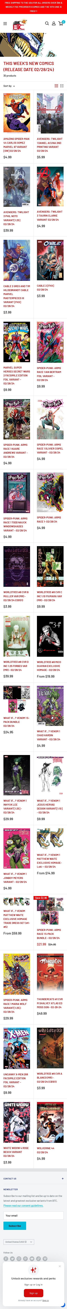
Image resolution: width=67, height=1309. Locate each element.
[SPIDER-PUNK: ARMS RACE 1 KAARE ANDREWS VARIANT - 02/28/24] (16, 419)
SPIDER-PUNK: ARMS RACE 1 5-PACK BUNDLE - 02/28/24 (49, 933)
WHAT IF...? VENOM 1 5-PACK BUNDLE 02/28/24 (16, 721)
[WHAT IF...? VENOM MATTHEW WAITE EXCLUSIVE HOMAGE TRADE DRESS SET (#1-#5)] (16, 902)
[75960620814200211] (50, 260)
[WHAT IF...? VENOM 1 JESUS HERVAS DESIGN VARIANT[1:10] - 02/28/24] (50, 775)
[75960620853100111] (50, 492)
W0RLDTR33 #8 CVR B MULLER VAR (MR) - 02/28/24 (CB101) (16, 596)
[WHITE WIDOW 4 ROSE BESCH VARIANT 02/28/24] (16, 1122)
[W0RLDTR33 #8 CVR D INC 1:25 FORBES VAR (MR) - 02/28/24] (16, 636)
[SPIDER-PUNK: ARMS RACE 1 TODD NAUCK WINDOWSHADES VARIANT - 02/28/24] (16, 492)
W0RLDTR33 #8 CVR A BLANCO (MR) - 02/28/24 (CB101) (49, 1077)
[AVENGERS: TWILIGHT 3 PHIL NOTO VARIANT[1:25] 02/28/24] (16, 187)
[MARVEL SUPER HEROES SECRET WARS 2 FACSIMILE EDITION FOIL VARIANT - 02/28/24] (16, 342)
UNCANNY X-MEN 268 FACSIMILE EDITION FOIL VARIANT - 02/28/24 (15, 1080)
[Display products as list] (62, 85)
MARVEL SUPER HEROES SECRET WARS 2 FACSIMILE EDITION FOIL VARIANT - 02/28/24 (16, 375)
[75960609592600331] (50, 186)
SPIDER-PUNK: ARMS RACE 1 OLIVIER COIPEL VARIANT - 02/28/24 (50, 448)
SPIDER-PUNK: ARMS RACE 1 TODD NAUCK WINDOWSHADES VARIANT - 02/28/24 (15, 524)
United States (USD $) (15, 1241)
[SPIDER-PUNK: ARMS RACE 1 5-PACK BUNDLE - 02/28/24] (50, 911)
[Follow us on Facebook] (5, 1258)
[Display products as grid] (56, 85)
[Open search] (47, 23)
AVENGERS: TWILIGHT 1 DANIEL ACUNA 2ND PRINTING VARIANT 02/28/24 (50, 144)
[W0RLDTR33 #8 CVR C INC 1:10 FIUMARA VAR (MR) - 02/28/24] (50, 566)
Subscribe (15, 1225)
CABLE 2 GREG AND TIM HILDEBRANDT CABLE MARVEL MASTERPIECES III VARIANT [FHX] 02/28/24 (16, 296)
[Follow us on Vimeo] (45, 1258)
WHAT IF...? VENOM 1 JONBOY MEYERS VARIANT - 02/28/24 (15, 877)
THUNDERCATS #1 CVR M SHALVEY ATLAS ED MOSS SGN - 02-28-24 (50, 1003)
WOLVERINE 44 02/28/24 (45, 1150)
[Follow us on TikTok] (38, 1258)
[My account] (53, 23)
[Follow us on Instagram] (18, 1258)
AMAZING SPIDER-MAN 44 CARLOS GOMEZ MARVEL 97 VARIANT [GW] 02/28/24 (16, 144)
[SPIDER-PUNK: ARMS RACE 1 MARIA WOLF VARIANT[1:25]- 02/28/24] (16, 974)
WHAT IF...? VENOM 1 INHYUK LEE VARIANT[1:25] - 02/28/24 (14, 806)
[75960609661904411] (50, 1122)
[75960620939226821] (16, 1048)
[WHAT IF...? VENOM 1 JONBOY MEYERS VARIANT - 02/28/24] (16, 848)
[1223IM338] (50, 1048)
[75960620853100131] (50, 419)
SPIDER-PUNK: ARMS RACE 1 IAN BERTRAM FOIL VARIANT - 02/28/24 (49, 374)
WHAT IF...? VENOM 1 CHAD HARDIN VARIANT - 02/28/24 (48, 735)
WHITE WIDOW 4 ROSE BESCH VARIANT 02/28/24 (16, 1152)
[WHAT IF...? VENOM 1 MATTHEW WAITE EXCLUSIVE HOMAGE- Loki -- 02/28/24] (50, 839)
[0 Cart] (61, 23)
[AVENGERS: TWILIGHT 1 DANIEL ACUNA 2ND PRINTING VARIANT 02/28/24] (50, 113)
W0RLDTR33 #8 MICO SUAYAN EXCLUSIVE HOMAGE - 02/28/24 (49, 666)
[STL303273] (50, 974)
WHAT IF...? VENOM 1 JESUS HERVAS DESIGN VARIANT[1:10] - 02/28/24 (50, 806)
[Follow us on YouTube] (32, 1258)
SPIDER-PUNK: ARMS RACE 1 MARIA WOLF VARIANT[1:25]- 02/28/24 (15, 1005)
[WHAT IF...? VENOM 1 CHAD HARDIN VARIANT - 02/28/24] (50, 706)
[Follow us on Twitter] (12, 1258)
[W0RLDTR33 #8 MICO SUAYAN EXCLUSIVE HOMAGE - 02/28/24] (50, 636)
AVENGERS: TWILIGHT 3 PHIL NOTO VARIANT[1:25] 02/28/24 (16, 218)
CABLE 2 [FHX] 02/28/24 (45, 287)
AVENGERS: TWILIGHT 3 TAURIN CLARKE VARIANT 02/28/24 (50, 215)
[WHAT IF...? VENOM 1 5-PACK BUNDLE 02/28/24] (16, 699)
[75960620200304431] (16, 113)
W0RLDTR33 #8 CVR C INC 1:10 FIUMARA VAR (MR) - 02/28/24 (49, 596)
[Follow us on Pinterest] (25, 1258)
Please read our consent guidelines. (23, 1205)
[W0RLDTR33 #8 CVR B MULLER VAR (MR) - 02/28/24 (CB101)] (16, 566)
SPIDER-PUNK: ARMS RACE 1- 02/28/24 (49, 519)
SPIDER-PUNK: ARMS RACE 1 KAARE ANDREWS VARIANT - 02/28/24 (15, 450)
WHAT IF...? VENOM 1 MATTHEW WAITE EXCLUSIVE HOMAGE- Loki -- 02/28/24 (49, 860)
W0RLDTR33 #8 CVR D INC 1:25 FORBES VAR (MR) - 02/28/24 (16, 665)
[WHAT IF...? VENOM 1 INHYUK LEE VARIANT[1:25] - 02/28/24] (16, 775)
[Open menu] (5, 23)
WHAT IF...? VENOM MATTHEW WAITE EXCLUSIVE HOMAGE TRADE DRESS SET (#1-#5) (16, 918)
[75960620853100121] (50, 342)
